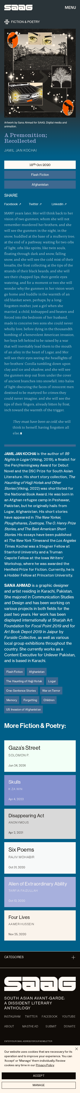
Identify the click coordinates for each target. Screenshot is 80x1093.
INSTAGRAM (12, 1016)
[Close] (74, 1051)
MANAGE (39, 1085)
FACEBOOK (50, 1016)
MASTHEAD (30, 1026)
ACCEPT (39, 1076)
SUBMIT (51, 1026)
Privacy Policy (45, 1065)
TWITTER (31, 1016)
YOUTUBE (69, 1016)
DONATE (70, 1026)
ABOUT (9, 1026)
